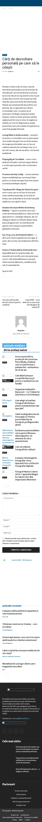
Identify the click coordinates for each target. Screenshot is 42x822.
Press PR (5, 617)
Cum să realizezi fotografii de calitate (25, 448)
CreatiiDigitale (7, 630)
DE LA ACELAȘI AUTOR (15, 350)
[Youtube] (22, 731)
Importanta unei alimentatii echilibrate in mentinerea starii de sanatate (27, 760)
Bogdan (11, 71)
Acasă (4, 9)
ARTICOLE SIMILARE (14, 345)
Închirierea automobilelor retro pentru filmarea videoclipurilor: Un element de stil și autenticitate (27, 435)
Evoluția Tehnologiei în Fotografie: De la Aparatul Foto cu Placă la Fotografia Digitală (27, 462)
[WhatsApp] (15, 285)
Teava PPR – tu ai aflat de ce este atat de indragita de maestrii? (31, 303)
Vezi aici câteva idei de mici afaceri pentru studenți (11, 302)
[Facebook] (4, 285)
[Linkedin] (10, 285)
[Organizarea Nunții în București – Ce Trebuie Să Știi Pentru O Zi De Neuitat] (8, 392)
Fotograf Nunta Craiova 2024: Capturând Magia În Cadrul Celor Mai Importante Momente (26, 475)
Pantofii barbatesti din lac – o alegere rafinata (28, 770)
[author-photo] (21, 327)
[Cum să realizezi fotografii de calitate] (8, 450)
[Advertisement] (21, 32)
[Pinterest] (20, 285)
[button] (38, 3)
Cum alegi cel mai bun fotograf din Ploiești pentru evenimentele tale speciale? (27, 404)
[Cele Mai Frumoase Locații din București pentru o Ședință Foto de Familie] (8, 378)
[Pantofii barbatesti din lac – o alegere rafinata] (8, 772)
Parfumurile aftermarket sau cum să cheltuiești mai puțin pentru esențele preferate (27, 749)
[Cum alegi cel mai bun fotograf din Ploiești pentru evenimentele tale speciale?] (8, 403)
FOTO (11, 9)
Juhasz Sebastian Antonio (11, 656)
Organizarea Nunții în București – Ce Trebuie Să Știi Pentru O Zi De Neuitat (27, 392)
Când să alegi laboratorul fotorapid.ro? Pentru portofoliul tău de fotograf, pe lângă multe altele (27, 419)
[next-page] (7, 485)
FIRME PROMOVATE (6, 380)
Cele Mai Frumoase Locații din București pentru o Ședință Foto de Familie (26, 379)
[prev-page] (3, 485)
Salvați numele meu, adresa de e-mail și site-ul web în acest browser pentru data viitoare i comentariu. (19, 540)
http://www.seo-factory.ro (21, 334)
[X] (26, 285)
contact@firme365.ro (21, 718)
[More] (31, 285)
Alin (3, 669)
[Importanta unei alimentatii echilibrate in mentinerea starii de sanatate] (8, 761)
